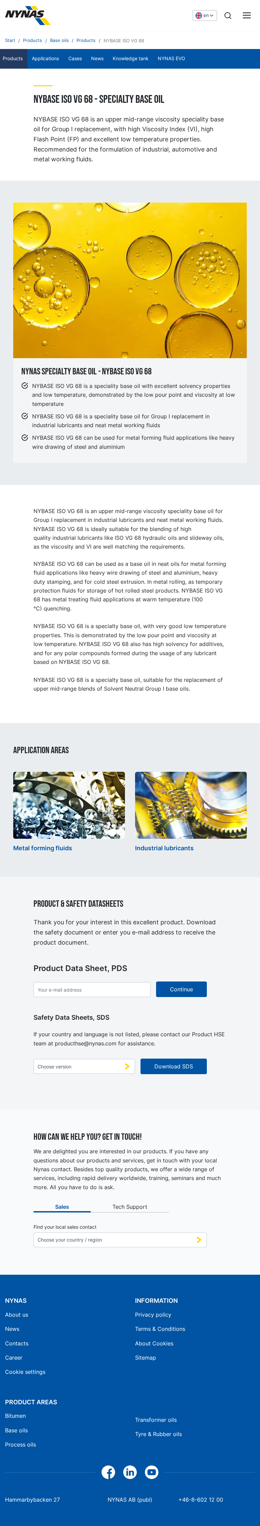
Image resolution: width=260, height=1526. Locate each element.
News (97, 58)
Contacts (16, 1343)
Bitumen (15, 1415)
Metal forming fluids (42, 848)
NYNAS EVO (171, 58)
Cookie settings (25, 1371)
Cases (75, 58)
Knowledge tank (131, 58)
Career (13, 1357)
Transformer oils (156, 1419)
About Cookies (154, 1343)
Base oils (16, 1430)
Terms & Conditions (160, 1328)
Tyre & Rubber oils (158, 1434)
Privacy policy (153, 1314)
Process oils (20, 1444)
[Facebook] (108, 1472)
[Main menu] (247, 15)
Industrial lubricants (164, 848)
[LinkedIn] (130, 1472)
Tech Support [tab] (129, 1206)
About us (16, 1314)
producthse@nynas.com (85, 1043)
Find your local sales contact (65, 1227)
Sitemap (145, 1357)
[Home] (56, 15)
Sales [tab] (62, 1206)
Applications (45, 58)
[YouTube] (151, 1472)
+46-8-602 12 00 (200, 1499)
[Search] (228, 15)
